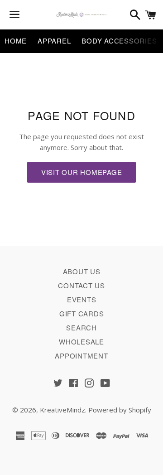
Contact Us (81, 285)
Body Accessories (119, 40)
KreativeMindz (62, 409)
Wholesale (81, 341)
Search (81, 327)
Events (81, 299)
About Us (82, 271)
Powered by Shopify (119, 409)
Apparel (54, 40)
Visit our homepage (81, 172)
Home (16, 40)
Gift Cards (81, 313)
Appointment (81, 355)
